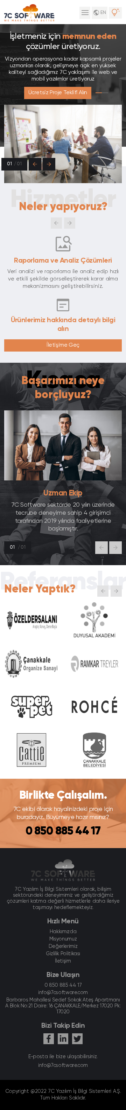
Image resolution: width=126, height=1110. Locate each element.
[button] (35, 164)
